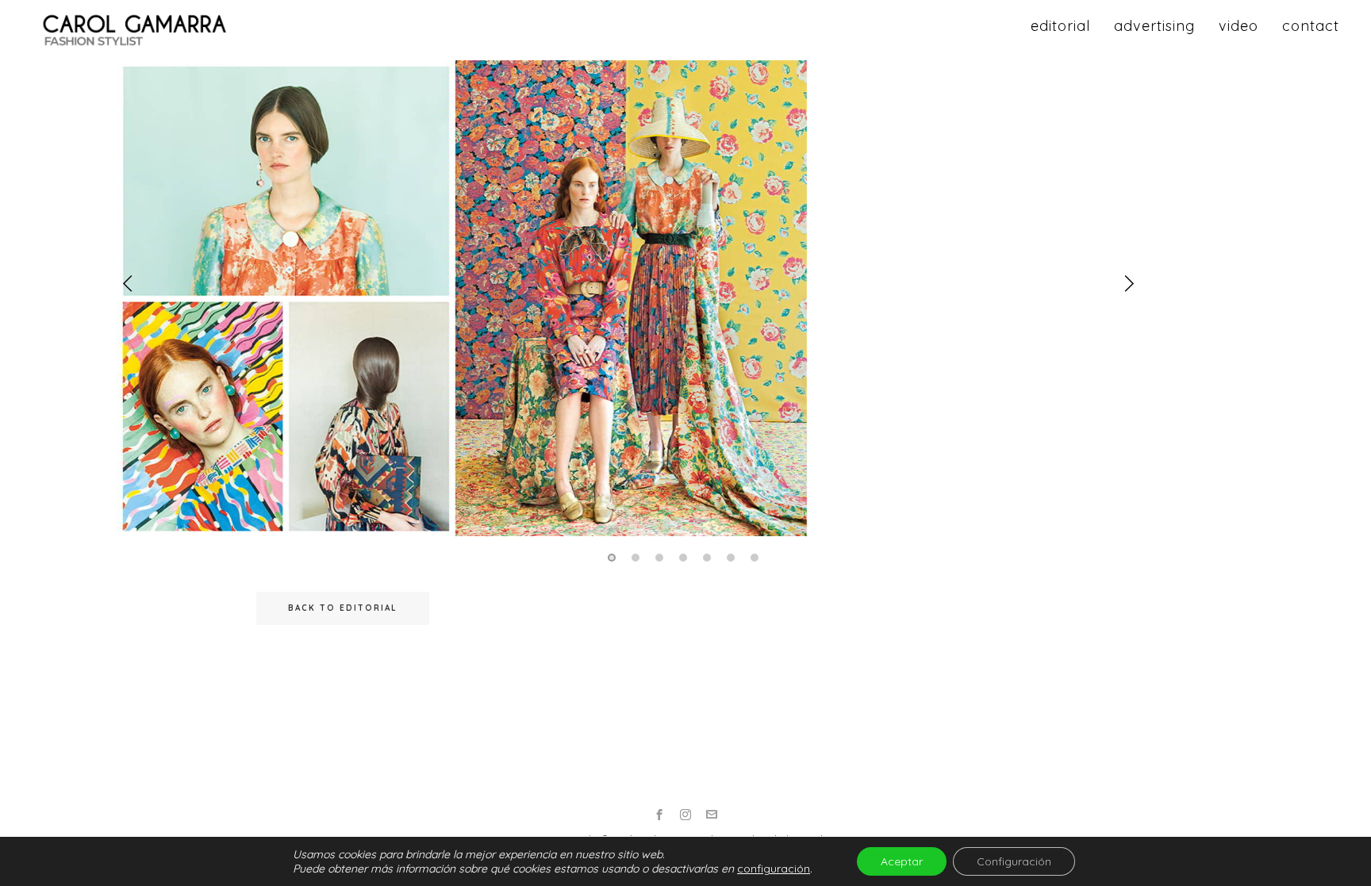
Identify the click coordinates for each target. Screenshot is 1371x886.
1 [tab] (614, 558)
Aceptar (902, 861)
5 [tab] (709, 558)
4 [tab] (685, 558)
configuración (773, 868)
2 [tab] (638, 558)
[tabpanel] (685, 303)
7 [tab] (757, 558)
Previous (128, 283)
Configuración (1014, 861)
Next (1129, 283)
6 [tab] (733, 558)
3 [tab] (662, 558)
